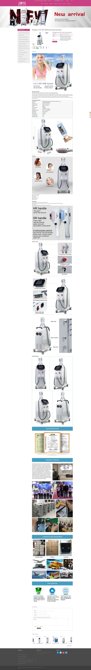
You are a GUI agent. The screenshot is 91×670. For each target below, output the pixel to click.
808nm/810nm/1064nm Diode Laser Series (24, 48)
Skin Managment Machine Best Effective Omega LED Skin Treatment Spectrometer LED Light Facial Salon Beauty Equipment (65, 37)
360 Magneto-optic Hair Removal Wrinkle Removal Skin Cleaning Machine (65, 40)
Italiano (46, 0)
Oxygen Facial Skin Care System (24, 41)
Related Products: (35, 634)
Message (34, 619)
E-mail (35, 615)
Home (42, 3)
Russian (62, 0)
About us (46, 3)
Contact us (68, 3)
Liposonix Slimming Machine (23, 52)
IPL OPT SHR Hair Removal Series (24, 32)
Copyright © (19, 667)
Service (60, 3)
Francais (43, 0)
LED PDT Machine (21, 54)
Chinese (72, 0)
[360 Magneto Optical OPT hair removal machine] (40, 38)
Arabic (59, 0)
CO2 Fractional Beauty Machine (23, 39)
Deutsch (36, 0)
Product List (21, 30)
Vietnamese (55, 0)
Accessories (20, 56)
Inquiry (64, 3)
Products (50, 3)
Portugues (49, 0)
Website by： (19, 668)
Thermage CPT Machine (22, 43)
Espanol (40, 0)
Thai (52, 0)
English (68, 0)
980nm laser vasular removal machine (22, 46)
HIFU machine (21, 50)
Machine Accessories (22, 61)
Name (35, 612)
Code (35, 626)
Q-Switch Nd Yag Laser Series (23, 37)
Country (35, 610)
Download (55, 3)
